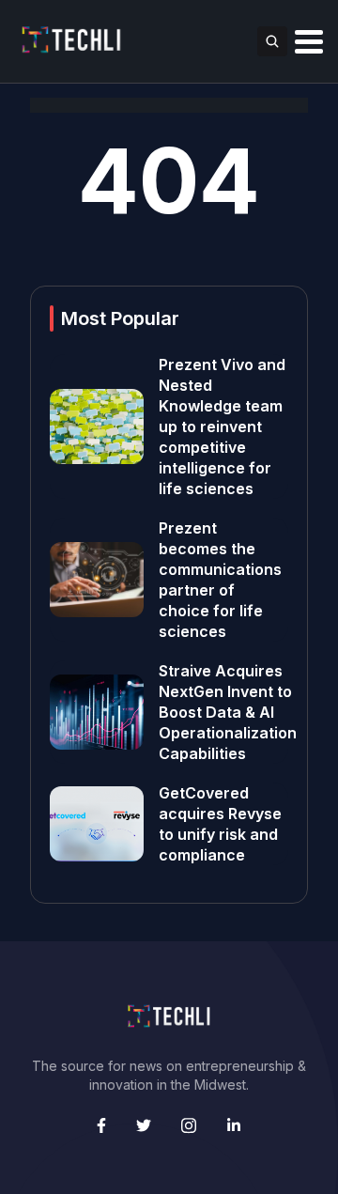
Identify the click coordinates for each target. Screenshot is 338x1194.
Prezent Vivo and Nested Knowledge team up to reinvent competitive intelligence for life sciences (222, 426)
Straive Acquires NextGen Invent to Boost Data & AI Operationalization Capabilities (228, 712)
